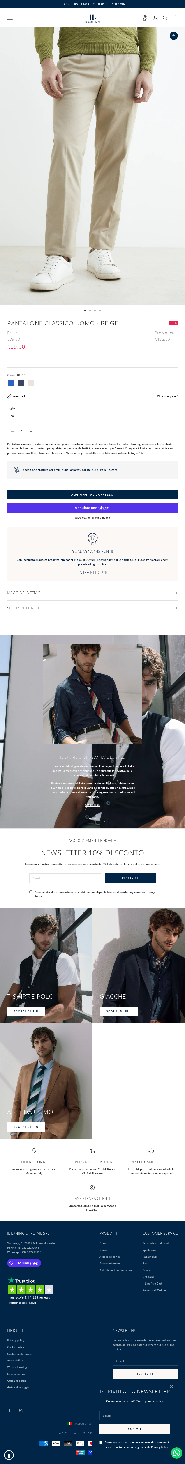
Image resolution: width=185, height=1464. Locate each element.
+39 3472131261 (32, 1252)
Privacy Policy (159, 1447)
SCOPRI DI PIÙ (26, 1011)
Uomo (103, 1250)
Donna (103, 1243)
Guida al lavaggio (18, 1387)
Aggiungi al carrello (92, 494)
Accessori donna (110, 1257)
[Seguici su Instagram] (21, 1410)
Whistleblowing (17, 1367)
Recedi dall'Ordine (154, 1290)
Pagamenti (150, 1257)
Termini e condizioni (156, 1243)
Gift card (148, 1277)
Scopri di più (92, 805)
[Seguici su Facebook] (9, 1410)
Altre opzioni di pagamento (92, 517)
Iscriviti (135, 1429)
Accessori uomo (109, 1263)
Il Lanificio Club (152, 1283)
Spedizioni (149, 1250)
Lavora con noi (16, 1374)
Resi (145, 1263)
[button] (9, 1455)
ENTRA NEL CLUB (93, 572)
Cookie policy (15, 1347)
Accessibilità (15, 1360)
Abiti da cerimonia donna (115, 1270)
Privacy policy (15, 1340)
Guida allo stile (16, 1381)
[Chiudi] (171, 1386)
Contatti (148, 1270)
